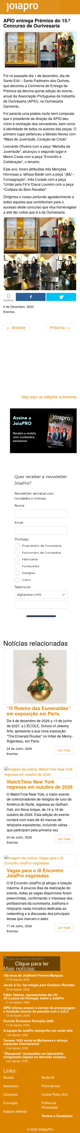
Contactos (10, 1094)
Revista (8, 1077)
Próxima (60, 327)
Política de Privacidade (50, 1105)
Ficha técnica (51, 1086)
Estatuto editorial (15, 1111)
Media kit (48, 1077)
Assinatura (10, 1086)
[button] (73, 7)
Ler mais (64, 750)
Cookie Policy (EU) (55, 1094)
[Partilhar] (31, 297)
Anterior (16, 327)
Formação (10, 1103)
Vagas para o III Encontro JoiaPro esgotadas (35, 873)
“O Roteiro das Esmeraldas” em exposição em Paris (39, 711)
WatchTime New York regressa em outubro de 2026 (40, 784)
